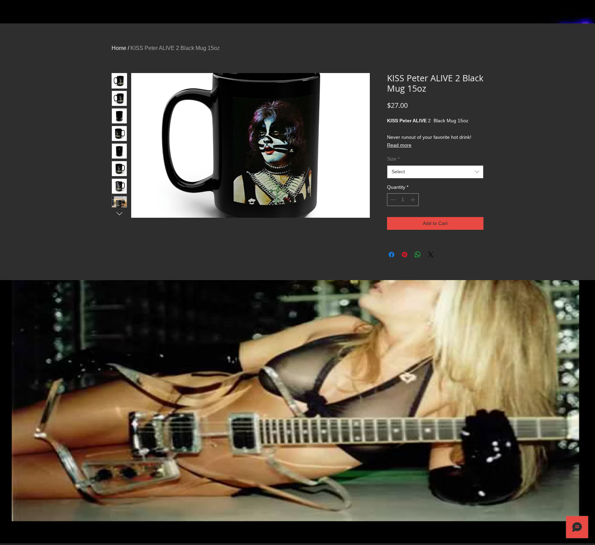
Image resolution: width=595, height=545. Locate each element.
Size (393, 159)
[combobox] (435, 171)
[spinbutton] (403, 200)
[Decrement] (392, 200)
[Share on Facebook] (391, 254)
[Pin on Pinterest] (404, 254)
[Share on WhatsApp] (418, 254)
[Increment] (413, 200)
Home (119, 48)
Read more (399, 145)
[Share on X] (431, 254)
